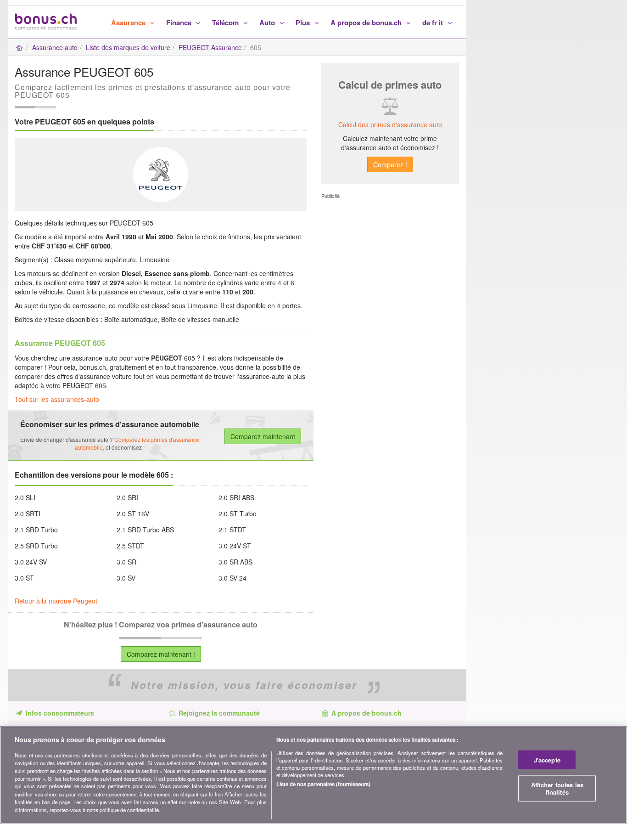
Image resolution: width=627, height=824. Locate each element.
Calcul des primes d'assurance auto (390, 124)
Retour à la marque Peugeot (56, 600)
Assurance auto (55, 47)
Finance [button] (179, 22)
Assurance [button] (129, 22)
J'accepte (547, 759)
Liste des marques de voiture (128, 47)
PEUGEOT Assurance (210, 47)
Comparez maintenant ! (161, 654)
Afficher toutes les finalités (557, 788)
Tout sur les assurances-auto (57, 399)
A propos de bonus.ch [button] (366, 22)
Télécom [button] (226, 22)
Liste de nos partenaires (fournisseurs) (323, 784)
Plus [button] (304, 22)
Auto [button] (268, 22)
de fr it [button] (433, 22)
